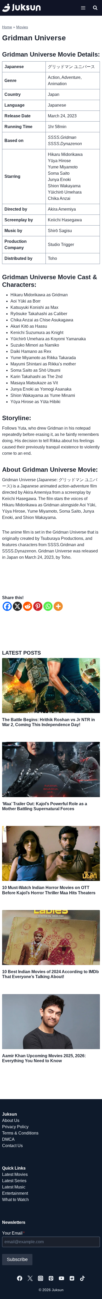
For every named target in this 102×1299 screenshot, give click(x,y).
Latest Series (14, 1181)
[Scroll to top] (89, 1289)
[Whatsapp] (48, 606)
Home (7, 27)
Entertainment (15, 1193)
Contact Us (12, 1145)
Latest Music (13, 1187)
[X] (17, 606)
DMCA (8, 1139)
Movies (22, 27)
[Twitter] (30, 1278)
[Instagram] (40, 1278)
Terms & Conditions (20, 1133)
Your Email (13, 1233)
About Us (10, 1120)
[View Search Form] (95, 8)
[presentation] (51, 685)
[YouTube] (61, 1278)
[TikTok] (82, 1278)
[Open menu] (83, 8)
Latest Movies (15, 1174)
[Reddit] (27, 606)
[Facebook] (7, 606)
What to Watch (15, 1199)
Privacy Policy (15, 1127)
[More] (58, 606)
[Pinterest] (37, 606)
